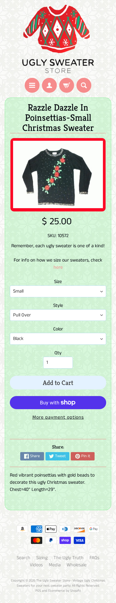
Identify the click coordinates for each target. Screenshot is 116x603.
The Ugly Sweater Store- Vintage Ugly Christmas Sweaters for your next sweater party (61, 583)
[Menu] (32, 85)
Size (58, 281)
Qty (58, 353)
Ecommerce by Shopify (64, 590)
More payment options (58, 417)
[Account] (49, 85)
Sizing (42, 557)
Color (58, 329)
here (58, 267)
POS (38, 590)
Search (23, 557)
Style (58, 305)
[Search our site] (83, 85)
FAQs (94, 557)
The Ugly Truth (69, 557)
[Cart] (66, 85)
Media (55, 565)
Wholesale (77, 565)
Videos (36, 565)
